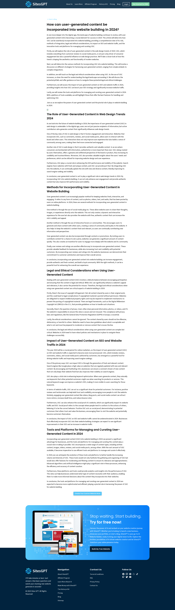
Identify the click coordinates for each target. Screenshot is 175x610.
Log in (126, 4)
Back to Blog (53, 19)
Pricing (112, 4)
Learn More (79, 4)
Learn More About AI (65, 582)
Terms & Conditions (97, 574)
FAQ (91, 578)
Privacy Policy (94, 582)
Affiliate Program (91, 4)
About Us (69, 4)
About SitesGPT (63, 574)
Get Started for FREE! (140, 4)
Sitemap (61, 600)
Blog (118, 4)
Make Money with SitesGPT (67, 585)
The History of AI (63, 589)
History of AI (103, 4)
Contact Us (94, 585)
